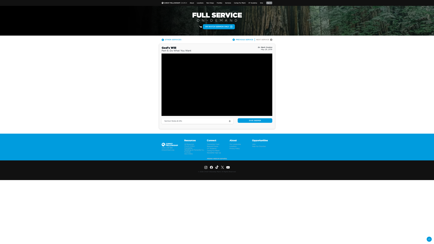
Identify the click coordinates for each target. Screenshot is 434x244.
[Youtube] (228, 167)
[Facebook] (211, 167)
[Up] (429, 239)
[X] (222, 167)
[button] (191, 3)
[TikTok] (217, 167)
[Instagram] (206, 167)
